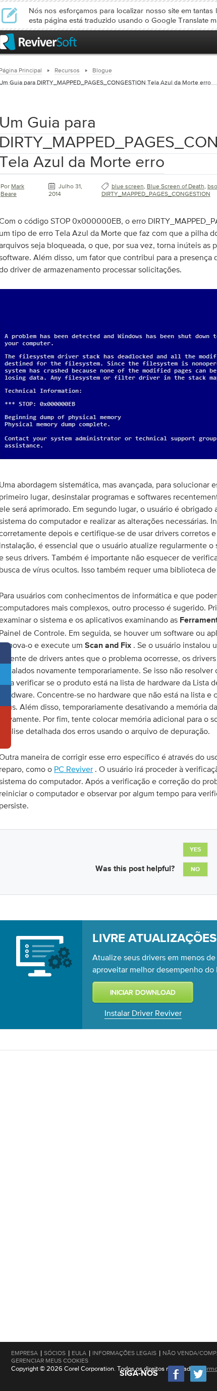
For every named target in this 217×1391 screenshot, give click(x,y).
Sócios (55, 1353)
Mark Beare (12, 190)
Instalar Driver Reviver (143, 1012)
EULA (79, 1353)
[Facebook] (176, 1380)
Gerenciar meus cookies (49, 1360)
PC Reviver (73, 768)
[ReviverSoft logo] (38, 41)
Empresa (24, 1353)
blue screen (128, 186)
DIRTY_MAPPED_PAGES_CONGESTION (155, 193)
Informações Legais (124, 1353)
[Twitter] (198, 1380)
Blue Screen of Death (175, 186)
